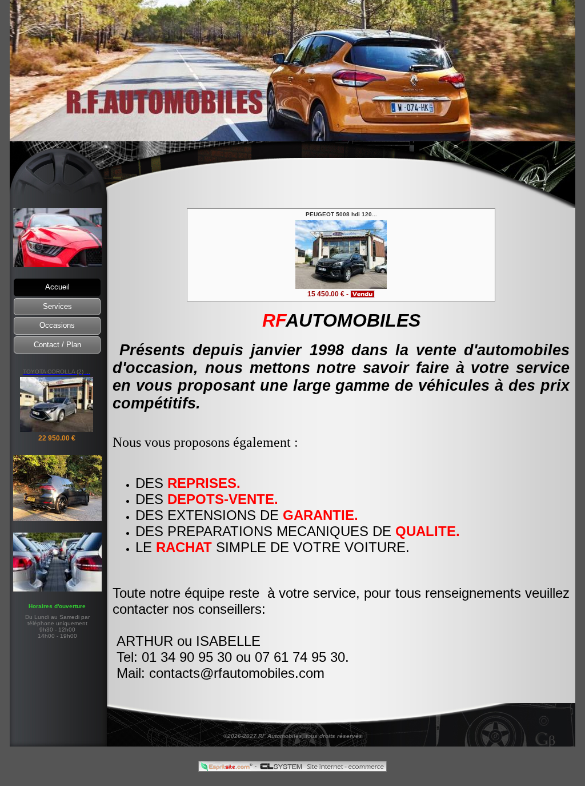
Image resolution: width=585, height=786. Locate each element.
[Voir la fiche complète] (56, 430)
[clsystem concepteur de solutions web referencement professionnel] (322, 768)
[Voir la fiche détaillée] (341, 286)
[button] (57, 287)
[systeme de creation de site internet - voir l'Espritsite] (227, 768)
